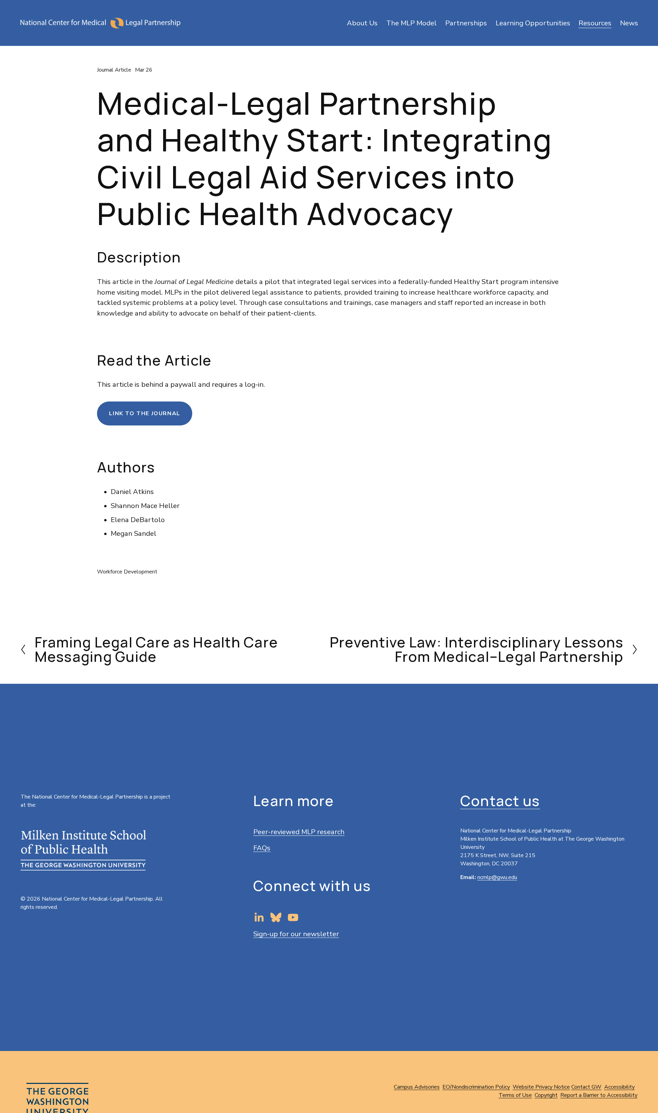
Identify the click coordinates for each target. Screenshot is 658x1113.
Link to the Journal (144, 413)
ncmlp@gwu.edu (497, 877)
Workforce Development (127, 572)
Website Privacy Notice (541, 1087)
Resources (594, 23)
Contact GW (586, 1087)
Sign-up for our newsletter (296, 934)
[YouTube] (293, 917)
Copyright (546, 1095)
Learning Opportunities (533, 23)
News (629, 23)
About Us (362, 23)
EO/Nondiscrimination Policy (476, 1087)
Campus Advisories (417, 1087)
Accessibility (619, 1087)
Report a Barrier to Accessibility (598, 1095)
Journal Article (114, 70)
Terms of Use (515, 1095)
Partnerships (466, 23)
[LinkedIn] (258, 917)
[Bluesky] (275, 917)
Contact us (500, 801)
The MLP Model (411, 23)
